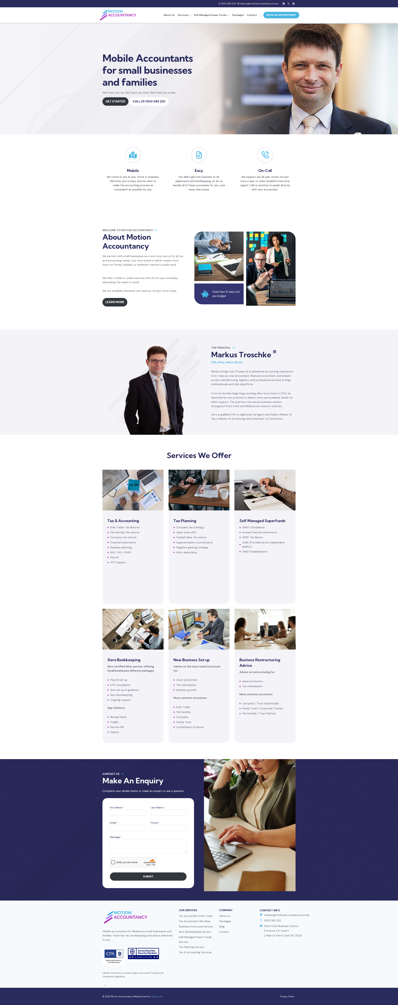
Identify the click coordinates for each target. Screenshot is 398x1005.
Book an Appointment (281, 15)
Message (116, 837)
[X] (289, 4)
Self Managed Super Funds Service (195, 939)
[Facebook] (284, 4)
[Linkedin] (293, 4)
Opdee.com (156, 996)
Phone (155, 822)
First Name (116, 807)
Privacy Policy (287, 996)
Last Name (157, 807)
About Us (169, 15)
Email (113, 822)
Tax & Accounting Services (195, 952)
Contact (252, 15)
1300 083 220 (272, 920)
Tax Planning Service (191, 947)
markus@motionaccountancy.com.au (287, 915)
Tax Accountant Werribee (194, 921)
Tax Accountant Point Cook (196, 916)
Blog (222, 926)
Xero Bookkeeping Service (195, 932)
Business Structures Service (196, 926)
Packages (238, 15)
